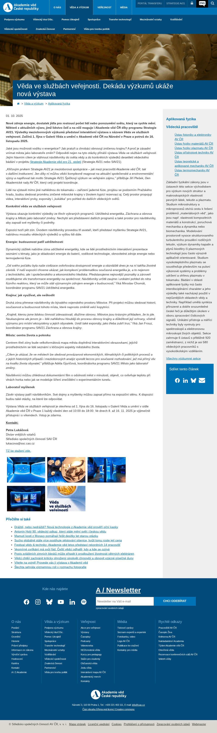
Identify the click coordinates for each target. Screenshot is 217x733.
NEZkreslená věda (90, 650)
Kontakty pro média (127, 650)
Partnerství (69, 29)
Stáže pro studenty (90, 659)
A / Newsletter (118, 590)
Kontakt (15, 668)
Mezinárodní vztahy (151, 19)
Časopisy (85, 636)
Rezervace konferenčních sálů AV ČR (178, 654)
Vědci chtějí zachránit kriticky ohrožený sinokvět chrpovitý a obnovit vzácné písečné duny (74, 558)
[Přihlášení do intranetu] (191, 4)
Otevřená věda (166, 650)
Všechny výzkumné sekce (183, 358)
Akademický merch (91, 676)
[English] (202, 4)
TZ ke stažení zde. (18, 450)
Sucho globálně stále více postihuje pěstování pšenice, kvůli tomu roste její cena (68, 540)
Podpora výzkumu (14, 19)
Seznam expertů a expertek (131, 632)
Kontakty (85, 681)
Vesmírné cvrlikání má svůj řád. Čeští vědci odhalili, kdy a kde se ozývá (62, 549)
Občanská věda (89, 663)
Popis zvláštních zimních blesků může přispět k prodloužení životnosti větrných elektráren (74, 553)
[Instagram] (38, 602)
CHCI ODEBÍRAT (174, 601)
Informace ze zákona (22, 650)
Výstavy (85, 632)
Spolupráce (94, 19)
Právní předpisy (19, 645)
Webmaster (199, 724)
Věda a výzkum (79, 7)
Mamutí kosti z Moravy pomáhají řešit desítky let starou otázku (56, 536)
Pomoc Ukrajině (70, 19)
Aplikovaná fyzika (59, 103)
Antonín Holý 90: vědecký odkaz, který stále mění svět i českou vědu (60, 531)
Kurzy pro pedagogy (91, 654)
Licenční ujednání (99, 724)
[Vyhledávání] (212, 4)
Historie (15, 641)
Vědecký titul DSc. (43, 19)
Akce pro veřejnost (90, 628)
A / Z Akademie (19, 672)
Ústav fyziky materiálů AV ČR (194, 143)
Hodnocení (17, 659)
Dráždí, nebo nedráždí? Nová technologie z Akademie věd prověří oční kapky (66, 527)
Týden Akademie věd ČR (171, 645)
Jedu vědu (86, 668)
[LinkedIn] (72, 602)
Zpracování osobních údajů (173, 724)
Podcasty (85, 641)
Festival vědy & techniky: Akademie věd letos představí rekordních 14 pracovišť (67, 544)
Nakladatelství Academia (171, 641)
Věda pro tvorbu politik (97, 29)
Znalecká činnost (45, 29)
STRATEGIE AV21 (175, 3)
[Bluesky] (49, 602)
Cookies (117, 724)
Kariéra (15, 663)
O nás (57, 7)
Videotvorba (87, 645)
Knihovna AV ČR (167, 636)
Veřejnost (104, 7)
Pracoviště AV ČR (168, 628)
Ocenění (15, 636)
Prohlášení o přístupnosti (139, 724)
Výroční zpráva (19, 654)
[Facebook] (26, 602)
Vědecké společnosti (15, 29)
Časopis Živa (165, 632)
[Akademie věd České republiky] (108, 698)
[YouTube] (61, 602)
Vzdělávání (176, 19)
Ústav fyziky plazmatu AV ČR (194, 148)
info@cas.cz (138, 705)
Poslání (15, 628)
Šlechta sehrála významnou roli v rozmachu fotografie (50, 567)
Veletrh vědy (165, 659)
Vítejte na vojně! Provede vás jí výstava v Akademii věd (51, 562)
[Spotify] (84, 602)
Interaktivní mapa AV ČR (93, 672)
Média (124, 7)
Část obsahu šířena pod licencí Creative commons (108, 709)
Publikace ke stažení (128, 645)
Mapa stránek (77, 724)
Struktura (16, 632)
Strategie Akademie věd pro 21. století (55, 161)
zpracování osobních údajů (110, 608)
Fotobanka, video (126, 636)
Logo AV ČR (123, 641)
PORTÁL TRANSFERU (150, 3)
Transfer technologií (120, 19)
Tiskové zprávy (125, 628)
